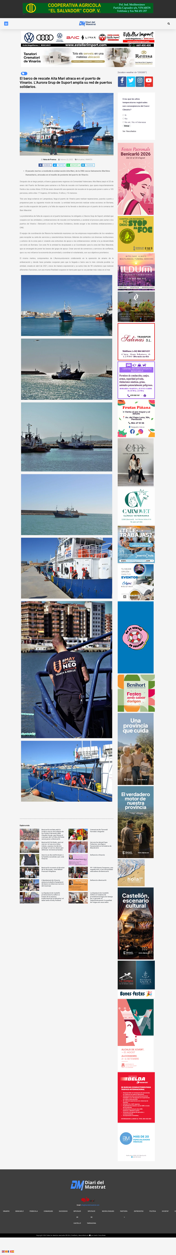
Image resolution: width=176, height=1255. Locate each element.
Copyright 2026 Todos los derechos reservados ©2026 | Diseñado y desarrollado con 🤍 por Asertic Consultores (71, 1235)
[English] (3, 1251)
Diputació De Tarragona (91, 1217)
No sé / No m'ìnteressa (135, 122)
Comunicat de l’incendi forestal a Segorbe (99, 830)
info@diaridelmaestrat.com (90, 1205)
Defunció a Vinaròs (97, 855)
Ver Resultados (129, 131)
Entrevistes (138, 1211)
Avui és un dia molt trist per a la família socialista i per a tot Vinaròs (53, 857)
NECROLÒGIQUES (108, 1211)
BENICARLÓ (19, 1211)
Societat (165, 1211)
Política (152, 1211)
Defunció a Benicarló (98, 880)
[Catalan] (6, 1251)
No (126, 118)
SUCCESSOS (63, 1211)
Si (125, 115)
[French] (9, 1251)
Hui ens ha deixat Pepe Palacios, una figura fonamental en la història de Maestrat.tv (100, 845)
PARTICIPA (123, 1211)
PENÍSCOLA (34, 1211)
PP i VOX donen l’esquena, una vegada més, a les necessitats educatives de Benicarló (101, 869)
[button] (6, 24)
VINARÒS (88, 159)
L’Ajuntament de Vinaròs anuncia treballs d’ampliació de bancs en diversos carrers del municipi (53, 883)
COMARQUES (48, 1211)
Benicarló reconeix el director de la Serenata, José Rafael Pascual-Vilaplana (53, 869)
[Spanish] (12, 1251)
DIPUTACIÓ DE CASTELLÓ (77, 1217)
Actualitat (81, 159)
